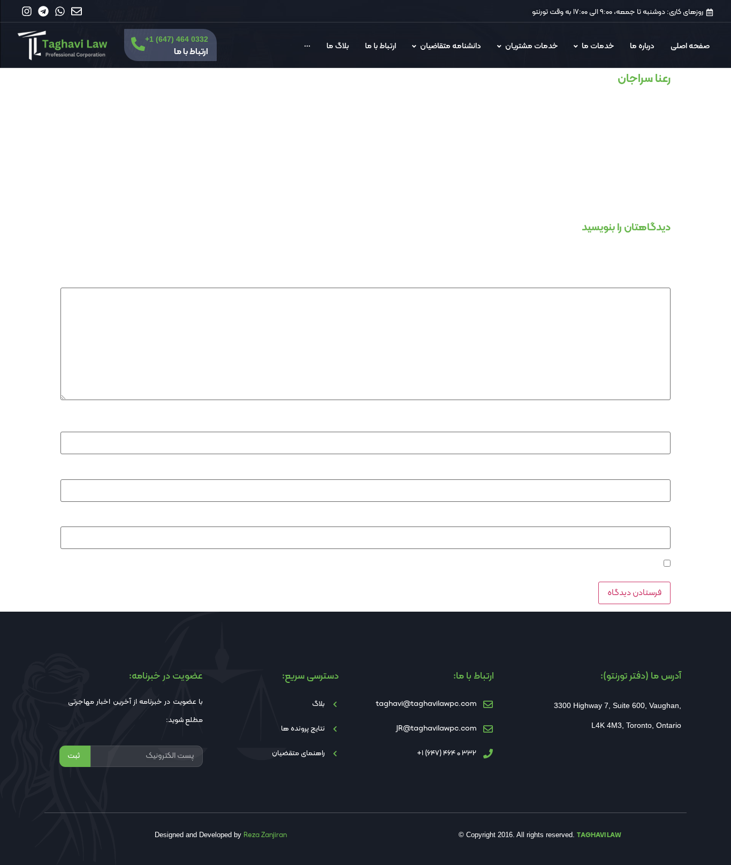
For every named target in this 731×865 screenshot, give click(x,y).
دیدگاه (658, 278)
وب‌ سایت (656, 518)
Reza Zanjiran (265, 835)
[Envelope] (76, 11)
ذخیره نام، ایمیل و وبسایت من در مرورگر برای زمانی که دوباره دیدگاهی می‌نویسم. (541, 565)
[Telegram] (43, 11)
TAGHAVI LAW (599, 835)
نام (663, 423)
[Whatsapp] (60, 11)
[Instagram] (26, 11)
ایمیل (659, 470)
